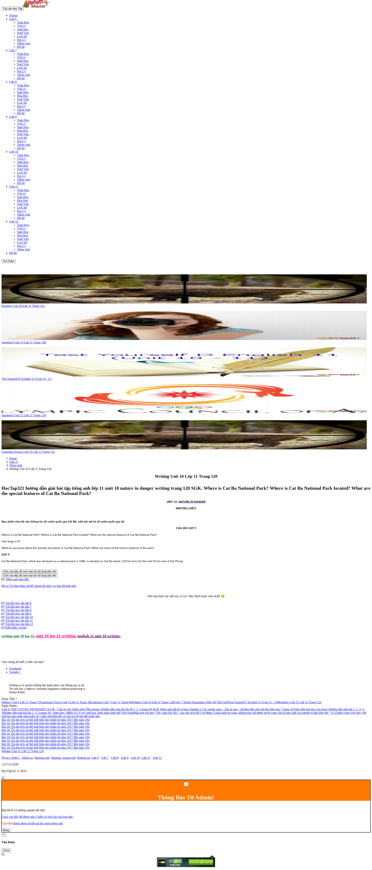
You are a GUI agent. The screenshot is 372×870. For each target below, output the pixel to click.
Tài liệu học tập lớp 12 (19, 624)
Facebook (176, 599)
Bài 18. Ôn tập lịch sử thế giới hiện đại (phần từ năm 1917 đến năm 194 (46, 719)
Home (13, 458)
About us (27, 757)
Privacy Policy (11, 757)
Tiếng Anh (23, 43)
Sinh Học (23, 29)
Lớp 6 (13, 19)
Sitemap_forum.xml (63, 757)
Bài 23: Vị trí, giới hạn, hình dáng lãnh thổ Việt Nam (101, 712)
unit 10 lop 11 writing (55, 635)
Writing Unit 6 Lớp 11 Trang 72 (21, 702)
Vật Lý (21, 26)
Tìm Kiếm (8, 261)
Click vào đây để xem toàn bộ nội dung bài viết (29, 571)
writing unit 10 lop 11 (18, 636)
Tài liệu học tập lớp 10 (19, 617)
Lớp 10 (13, 151)
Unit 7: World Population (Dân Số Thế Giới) (201, 702)
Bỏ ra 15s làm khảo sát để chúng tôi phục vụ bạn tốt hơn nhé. (39, 586)
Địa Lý (21, 40)
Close (6, 850)
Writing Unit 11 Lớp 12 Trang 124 (23, 751)
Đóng (6, 830)
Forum (13, 15)
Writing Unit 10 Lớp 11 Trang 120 (153, 702)
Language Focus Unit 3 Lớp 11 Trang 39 (65, 702)
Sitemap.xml (42, 757)
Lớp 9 (13, 116)
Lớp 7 (13, 50)
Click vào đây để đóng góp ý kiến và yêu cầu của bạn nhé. (37, 816)
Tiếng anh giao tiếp (17, 579)
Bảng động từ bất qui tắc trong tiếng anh (38, 823)
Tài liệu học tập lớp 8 (18, 610)
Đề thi (21, 47)
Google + (15, 672)
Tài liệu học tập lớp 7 (18, 606)
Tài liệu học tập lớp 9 (18, 613)
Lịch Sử (22, 36)
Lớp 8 (13, 81)
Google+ (187, 599)
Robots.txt (83, 757)
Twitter (198, 599)
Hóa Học (22, 95)
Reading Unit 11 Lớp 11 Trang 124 (299, 702)
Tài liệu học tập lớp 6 (18, 603)
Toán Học (23, 22)
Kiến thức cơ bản (16, 627)
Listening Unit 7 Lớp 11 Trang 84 (111, 702)
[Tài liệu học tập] (37, 8)
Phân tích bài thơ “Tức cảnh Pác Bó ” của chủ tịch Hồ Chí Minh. (173, 712)
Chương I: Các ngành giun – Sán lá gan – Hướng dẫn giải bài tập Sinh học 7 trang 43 (241, 709)
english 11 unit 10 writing (98, 636)
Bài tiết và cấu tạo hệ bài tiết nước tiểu (76, 716)
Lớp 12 (13, 221)
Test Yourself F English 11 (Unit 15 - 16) (253, 702)
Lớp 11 (13, 186)
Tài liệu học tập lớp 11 (19, 620)
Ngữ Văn (23, 33)
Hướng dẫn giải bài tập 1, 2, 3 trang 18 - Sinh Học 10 (36, 712)
